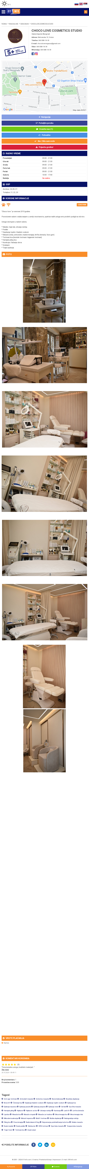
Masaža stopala (29, 1114)
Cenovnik (82, 205)
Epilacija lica (71, 1103)
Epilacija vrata (53, 1107)
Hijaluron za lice (31, 1111)
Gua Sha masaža (74, 1107)
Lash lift (66, 1111)
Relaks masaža (77, 1122)
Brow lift (7, 1103)
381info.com (72, 1159)
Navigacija (45, 117)
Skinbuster (32, 1126)
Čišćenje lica (17, 1103)
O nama (35, 1159)
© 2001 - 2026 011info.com (21, 1159)
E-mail (64, 1159)
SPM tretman (43, 1126)
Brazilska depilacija (72, 1099)
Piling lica (7, 1122)
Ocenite (56, 1166)
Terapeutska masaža (74, 1126)
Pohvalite (45, 135)
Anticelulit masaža (26, 1099)
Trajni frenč (8, 1130)
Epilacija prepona (39, 1107)
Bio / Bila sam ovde (46, 141)
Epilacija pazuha (25, 1107)
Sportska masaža (57, 1126)
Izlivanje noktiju (45, 1111)
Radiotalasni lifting (32, 1122)
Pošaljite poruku (46, 123)
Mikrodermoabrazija (11, 1118)
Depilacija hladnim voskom (34, 1103)
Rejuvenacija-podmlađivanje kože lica (55, 1122)
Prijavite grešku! (46, 147)
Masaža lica (16, 1114)
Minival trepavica (27, 1118)
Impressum (57, 1159)
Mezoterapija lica (61, 1114)
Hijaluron (19, 1111)
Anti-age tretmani (10, 1099)
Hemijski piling (9, 1111)
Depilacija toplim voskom (55, 1103)
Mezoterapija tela (76, 1114)
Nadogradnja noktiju (71, 1118)
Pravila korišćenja (45, 1159)
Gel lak (63, 1107)
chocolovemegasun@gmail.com (48, 44)
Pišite (34, 1166)
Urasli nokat (31, 1130)
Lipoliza (6, 1114)
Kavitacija (57, 1111)
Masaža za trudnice (45, 1114)
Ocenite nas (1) (46, 129)
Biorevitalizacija (57, 1099)
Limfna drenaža (78, 1111)
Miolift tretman (41, 1118)
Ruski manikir (8, 1126)
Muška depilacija (55, 1118)
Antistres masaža (42, 1099)
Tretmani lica (20, 1130)
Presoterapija (18, 1122)
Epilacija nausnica (10, 1107)
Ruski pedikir (20, 1126)
